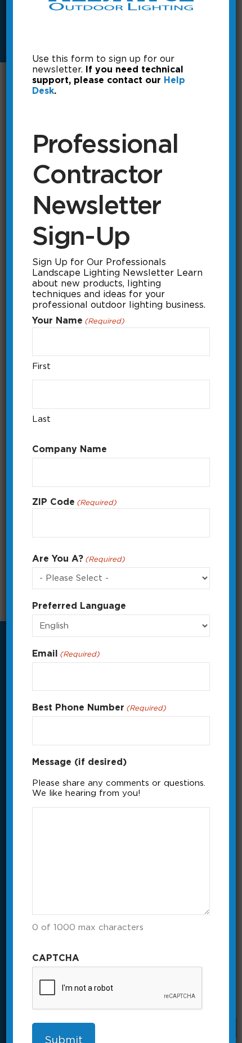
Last (41, 419)
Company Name (69, 449)
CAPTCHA (55, 958)
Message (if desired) (79, 762)
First (41, 366)
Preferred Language (79, 605)
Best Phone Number (99, 707)
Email (66, 653)
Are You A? (78, 558)
